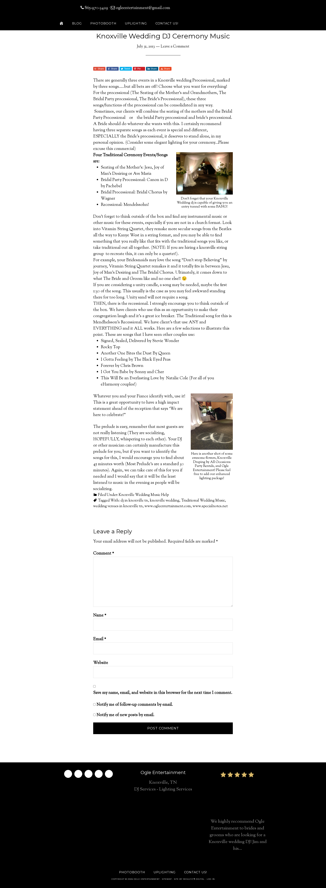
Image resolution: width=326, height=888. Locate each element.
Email (99, 639)
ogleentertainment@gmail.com (142, 8)
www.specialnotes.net (210, 506)
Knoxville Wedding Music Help (144, 495)
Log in (211, 879)
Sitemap (167, 879)
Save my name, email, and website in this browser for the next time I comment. (162, 693)
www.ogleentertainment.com (168, 506)
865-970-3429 (96, 8)
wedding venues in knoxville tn (118, 506)
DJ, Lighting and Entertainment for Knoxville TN (237, 11)
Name (99, 615)
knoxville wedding (164, 500)
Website (100, 663)
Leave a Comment (175, 46)
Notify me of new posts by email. (126, 715)
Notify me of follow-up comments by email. (135, 705)
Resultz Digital (194, 879)
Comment (103, 554)
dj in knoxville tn (134, 500)
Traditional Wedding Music (203, 500)
